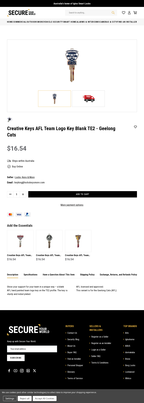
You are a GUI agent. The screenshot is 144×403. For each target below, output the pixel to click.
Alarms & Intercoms (88, 22)
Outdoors (32, 22)
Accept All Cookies (44, 398)
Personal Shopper (75, 365)
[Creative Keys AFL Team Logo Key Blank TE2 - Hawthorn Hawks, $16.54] (78, 241)
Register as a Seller (99, 336)
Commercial (19, 22)
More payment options (72, 204)
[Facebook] (9, 371)
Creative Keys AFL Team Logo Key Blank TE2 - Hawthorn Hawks (77, 255)
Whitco (128, 378)
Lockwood (129, 372)
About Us (71, 346)
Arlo (127, 333)
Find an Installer (74, 359)
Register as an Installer (101, 343)
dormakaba (130, 352)
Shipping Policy (87, 274)
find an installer (127, 22)
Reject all (24, 398)
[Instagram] (22, 371)
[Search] (113, 13)
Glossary (71, 372)
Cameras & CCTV (108, 22)
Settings (9, 398)
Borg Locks (130, 365)
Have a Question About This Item (59, 274)
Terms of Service (75, 378)
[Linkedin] (28, 371)
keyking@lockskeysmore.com (29, 182)
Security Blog (73, 339)
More (41, 22)
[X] (34, 371)
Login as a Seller (98, 349)
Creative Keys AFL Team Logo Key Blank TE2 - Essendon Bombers (19, 255)
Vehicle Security (53, 22)
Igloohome (129, 339)
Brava (127, 359)
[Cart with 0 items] (134, 12)
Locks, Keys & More (25, 177)
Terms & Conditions (99, 362)
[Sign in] (129, 12)
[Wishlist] (124, 12)
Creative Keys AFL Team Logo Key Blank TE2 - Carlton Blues (48, 255)
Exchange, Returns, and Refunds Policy (118, 274)
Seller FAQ (95, 356)
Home (10, 22)
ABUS (127, 346)
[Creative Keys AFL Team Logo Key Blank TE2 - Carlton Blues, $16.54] (49, 241)
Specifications (30, 274)
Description (12, 274)
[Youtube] (15, 371)
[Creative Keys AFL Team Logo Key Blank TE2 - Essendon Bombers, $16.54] (20, 241)
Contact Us (72, 333)
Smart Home (69, 22)
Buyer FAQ (71, 352)
